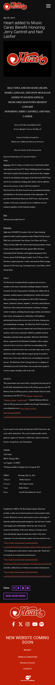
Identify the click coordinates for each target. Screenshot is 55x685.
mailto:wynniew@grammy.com (15, 400)
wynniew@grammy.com (34, 396)
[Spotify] (41, 624)
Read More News (16, 596)
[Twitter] (20, 624)
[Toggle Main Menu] (48, 5)
